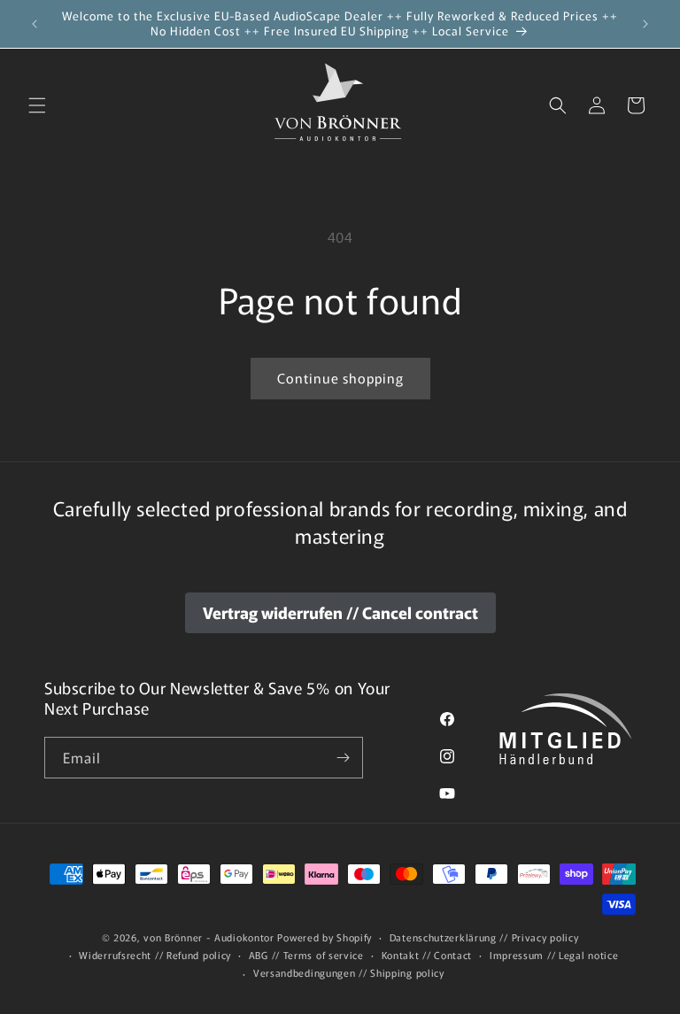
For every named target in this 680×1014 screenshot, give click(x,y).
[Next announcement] (645, 23)
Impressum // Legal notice (554, 955)
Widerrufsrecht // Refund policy (155, 955)
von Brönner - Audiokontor (208, 937)
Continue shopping (340, 377)
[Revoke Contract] (340, 612)
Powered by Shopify (324, 937)
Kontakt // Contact (427, 955)
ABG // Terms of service (306, 955)
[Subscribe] (342, 757)
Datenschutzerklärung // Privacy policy (484, 937)
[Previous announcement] (34, 23)
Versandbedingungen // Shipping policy (348, 972)
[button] (37, 105)
